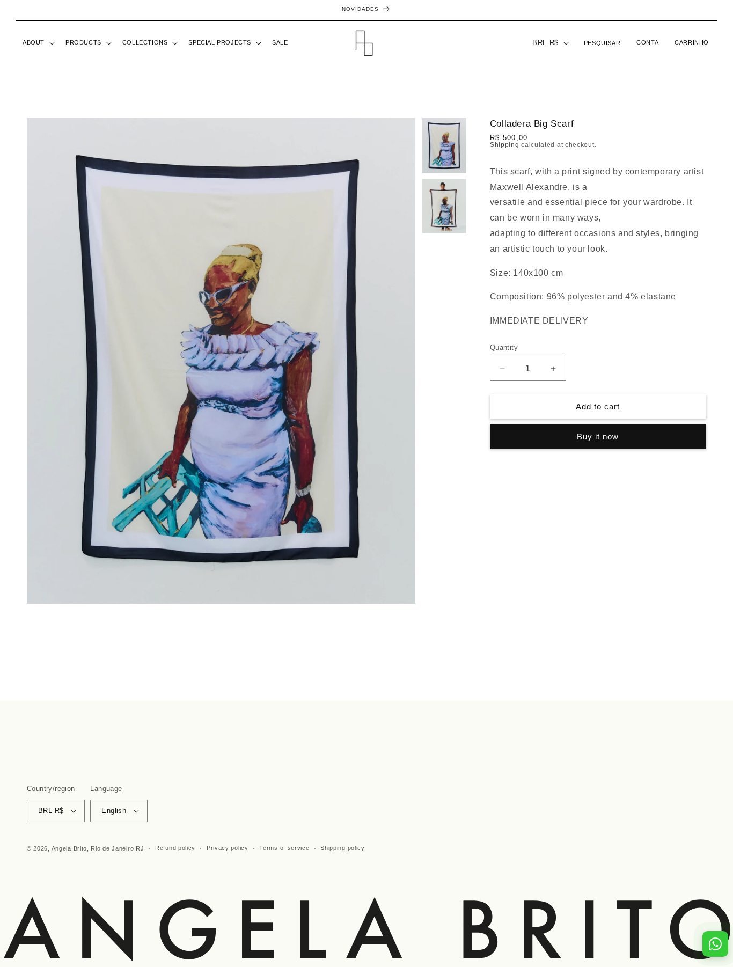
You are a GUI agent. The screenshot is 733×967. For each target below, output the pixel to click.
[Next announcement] (713, 10)
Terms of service (284, 848)
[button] (37, 42)
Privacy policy (227, 848)
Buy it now (598, 436)
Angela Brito (69, 848)
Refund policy (175, 848)
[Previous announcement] (20, 10)
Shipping (504, 145)
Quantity (504, 347)
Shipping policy (342, 848)
